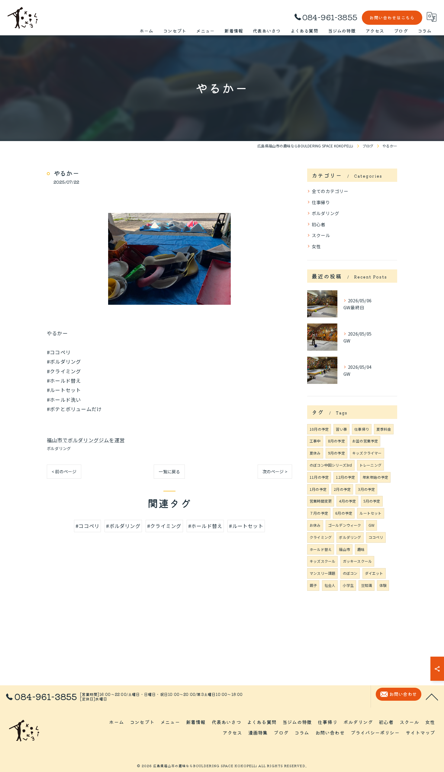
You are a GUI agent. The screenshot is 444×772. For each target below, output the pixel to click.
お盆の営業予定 (365, 440)
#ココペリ (87, 525)
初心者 (319, 224)
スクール (321, 235)
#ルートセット (246, 525)
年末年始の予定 (375, 477)
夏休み (315, 452)
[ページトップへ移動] (432, 696)
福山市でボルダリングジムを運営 (86, 440)
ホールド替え (321, 549)
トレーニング (370, 465)
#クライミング (164, 525)
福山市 (344, 549)
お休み (315, 525)
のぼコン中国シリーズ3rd (331, 465)
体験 (383, 585)
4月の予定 (347, 500)
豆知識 (366, 585)
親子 (313, 585)
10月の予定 (319, 429)
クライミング (321, 537)
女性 (316, 246)
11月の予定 (319, 477)
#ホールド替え (205, 525)
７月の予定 (319, 513)
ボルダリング (59, 448)
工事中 (315, 440)
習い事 (341, 429)
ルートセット (370, 513)
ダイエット (374, 573)
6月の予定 (343, 513)
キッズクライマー (367, 452)
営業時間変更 (321, 500)
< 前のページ (64, 471)
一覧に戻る (169, 471)
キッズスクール (322, 561)
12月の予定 (345, 477)
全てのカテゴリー (330, 191)
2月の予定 (342, 489)
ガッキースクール (357, 561)
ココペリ (375, 537)
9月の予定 (336, 452)
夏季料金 (383, 429)
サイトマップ (420, 732)
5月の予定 (371, 500)
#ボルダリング (123, 525)
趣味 (361, 549)
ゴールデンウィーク (344, 525)
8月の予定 (336, 440)
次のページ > (274, 471)
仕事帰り (321, 202)
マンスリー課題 (322, 573)
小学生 (348, 585)
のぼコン (350, 573)
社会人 (330, 585)
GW (371, 525)
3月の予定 (366, 489)
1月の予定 (318, 489)
